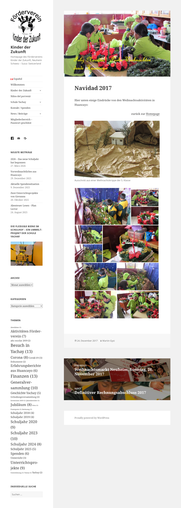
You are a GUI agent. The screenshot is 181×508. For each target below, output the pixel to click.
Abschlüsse (16, 327)
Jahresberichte (32, 401)
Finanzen (24, 376)
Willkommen (18, 84)
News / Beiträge (19, 113)
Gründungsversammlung (25, 396)
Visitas (28, 473)
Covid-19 (35, 357)
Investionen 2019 (18, 401)
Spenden (20, 453)
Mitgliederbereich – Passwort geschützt (21, 121)
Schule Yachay (18, 102)
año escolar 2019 (20, 340)
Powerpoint (16, 409)
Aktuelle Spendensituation (25, 184)
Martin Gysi (108, 340)
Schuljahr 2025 (23, 449)
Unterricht (18, 457)
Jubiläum (21, 404)
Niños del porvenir (21, 96)
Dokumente (18, 361)
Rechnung (27, 409)
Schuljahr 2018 (22, 413)
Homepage (153, 114)
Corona (19, 357)
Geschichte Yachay (26, 393)
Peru (35, 405)
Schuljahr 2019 (22, 417)
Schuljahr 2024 (26, 444)
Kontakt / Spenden (20, 107)
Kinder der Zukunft (21, 49)
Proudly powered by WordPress (92, 417)
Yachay (37, 472)
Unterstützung (17, 473)
